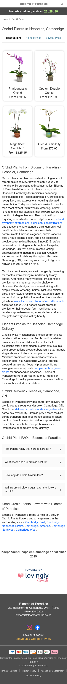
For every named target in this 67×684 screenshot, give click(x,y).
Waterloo (44, 526)
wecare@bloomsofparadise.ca (33, 615)
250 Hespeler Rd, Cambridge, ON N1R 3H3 (33, 607)
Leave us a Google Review (33, 639)
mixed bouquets (55, 301)
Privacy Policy (29, 671)
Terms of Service (9, 671)
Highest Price (33, 38)
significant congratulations (47, 223)
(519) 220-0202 (33, 611)
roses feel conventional (27, 301)
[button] (59, 675)
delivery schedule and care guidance (37, 409)
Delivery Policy (33, 675)
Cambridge (31, 526)
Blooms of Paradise (34, 3)
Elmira (19, 526)
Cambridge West (26, 529)
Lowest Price (53, 38)
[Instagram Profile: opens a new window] (29, 627)
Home (5, 19)
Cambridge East (35, 522)
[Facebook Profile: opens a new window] (37, 627)
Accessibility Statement (52, 671)
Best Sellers (13, 38)
